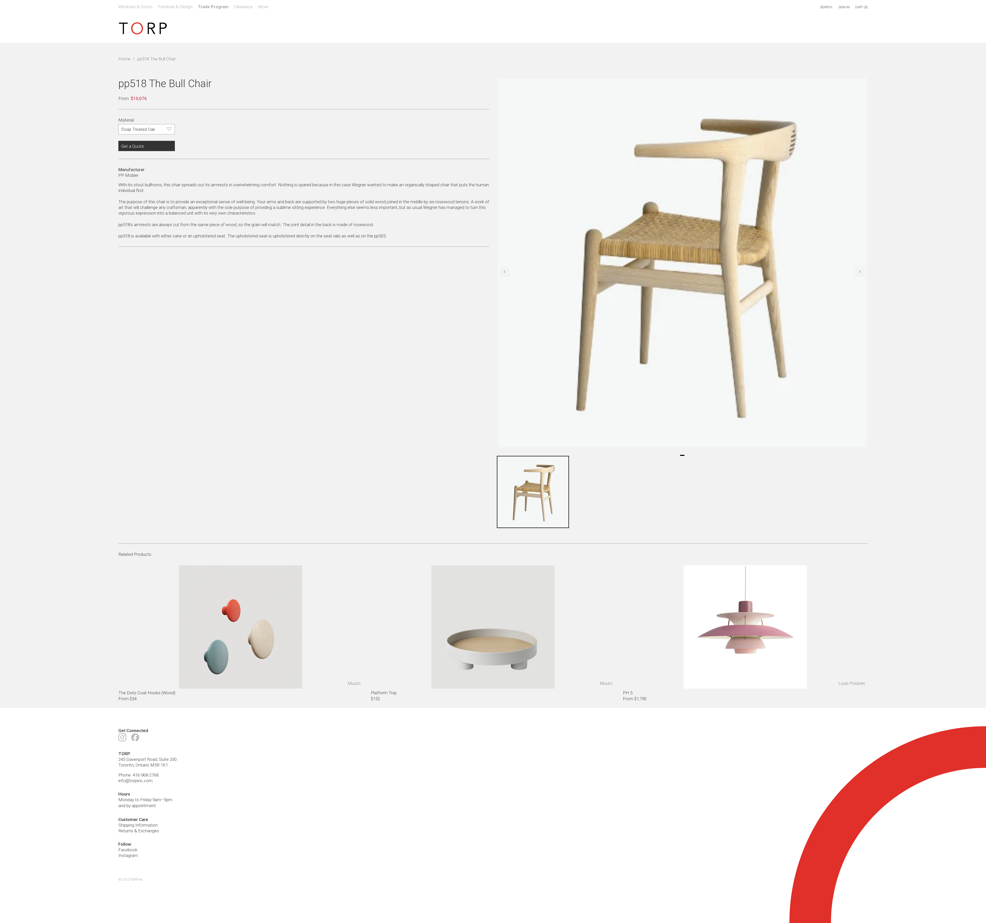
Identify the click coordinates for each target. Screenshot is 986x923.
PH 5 (627, 692)
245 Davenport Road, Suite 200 (147, 759)
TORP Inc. (137, 879)
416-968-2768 (145, 775)
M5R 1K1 (159, 765)
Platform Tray (384, 692)
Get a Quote (132, 146)
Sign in (844, 7)
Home (124, 58)
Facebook (127, 849)
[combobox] (804, 7)
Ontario (142, 765)
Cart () (861, 7)
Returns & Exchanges (138, 830)
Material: (126, 120)
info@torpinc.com (135, 780)
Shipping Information (138, 825)
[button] (504, 271)
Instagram (128, 855)
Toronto (126, 765)
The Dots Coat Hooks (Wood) (146, 692)
